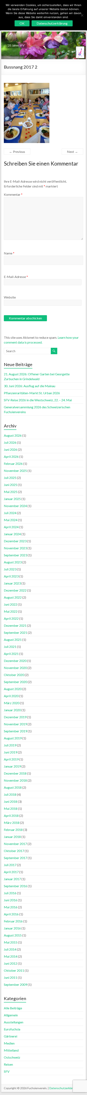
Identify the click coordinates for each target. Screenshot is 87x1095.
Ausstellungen (13, 1022)
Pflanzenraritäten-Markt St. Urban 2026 (32, 393)
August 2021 (13, 639)
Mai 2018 (10, 808)
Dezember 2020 (15, 661)
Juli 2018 (10, 794)
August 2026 (13, 435)
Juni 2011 (10, 977)
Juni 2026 (10, 449)
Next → (72, 151)
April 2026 (11, 456)
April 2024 (11, 527)
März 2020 (11, 703)
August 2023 (13, 562)
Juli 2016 (10, 893)
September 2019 (15, 731)
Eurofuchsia (12, 1029)
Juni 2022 (10, 604)
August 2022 (13, 597)
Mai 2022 (10, 611)
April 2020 (11, 696)
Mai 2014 (10, 956)
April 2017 (11, 872)
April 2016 (11, 914)
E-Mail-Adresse (16, 277)
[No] (82, 15)
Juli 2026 (10, 442)
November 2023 (15, 548)
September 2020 (15, 682)
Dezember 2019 (15, 717)
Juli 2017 (10, 865)
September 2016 (15, 886)
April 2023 (11, 576)
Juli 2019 (10, 745)
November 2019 (15, 724)
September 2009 (15, 984)
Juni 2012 (10, 963)
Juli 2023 (10, 569)
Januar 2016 (12, 928)
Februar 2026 (13, 463)
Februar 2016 (13, 921)
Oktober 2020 (14, 675)
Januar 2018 (12, 837)
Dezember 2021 (15, 625)
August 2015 (13, 935)
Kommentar (13, 194)
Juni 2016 (10, 900)
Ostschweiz (12, 1057)
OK (22, 23)
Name (9, 253)
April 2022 (11, 618)
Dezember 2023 (15, 541)
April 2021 (11, 654)
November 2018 (15, 780)
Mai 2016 (10, 907)
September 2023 (15, 555)
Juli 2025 (10, 478)
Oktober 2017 (14, 851)
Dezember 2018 (15, 773)
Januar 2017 (12, 879)
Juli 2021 (10, 646)
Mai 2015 (10, 942)
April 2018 (11, 815)
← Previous (17, 151)
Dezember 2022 (15, 590)
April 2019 (11, 759)
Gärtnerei (10, 1036)
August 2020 (13, 689)
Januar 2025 (12, 499)
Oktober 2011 (14, 970)
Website (10, 297)
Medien (9, 1043)
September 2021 (15, 632)
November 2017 (15, 844)
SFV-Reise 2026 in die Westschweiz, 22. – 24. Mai (38, 400)
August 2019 (13, 738)
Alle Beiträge (13, 1008)
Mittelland (11, 1050)
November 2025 (15, 470)
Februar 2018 (13, 830)
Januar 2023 (12, 583)
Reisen (8, 1064)
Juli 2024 (10, 513)
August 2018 (13, 787)
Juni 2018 (10, 801)
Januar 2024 (12, 534)
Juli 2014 (10, 949)
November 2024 (15, 506)
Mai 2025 (10, 492)
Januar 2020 (12, 710)
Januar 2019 (12, 766)
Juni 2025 (10, 485)
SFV (7, 1071)
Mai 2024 (10, 520)
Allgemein (11, 1015)
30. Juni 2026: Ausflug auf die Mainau (29, 386)
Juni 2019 (10, 752)
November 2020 (15, 668)
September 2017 (15, 858)
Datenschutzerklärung (63, 1088)
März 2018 (11, 822)
